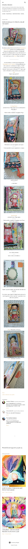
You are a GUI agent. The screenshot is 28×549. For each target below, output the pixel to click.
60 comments (8, 533)
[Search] (25, 2)
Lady (9, 358)
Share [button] (3, 392)
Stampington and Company (9, 64)
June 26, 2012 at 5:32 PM (20, 401)
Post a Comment (8, 492)
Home (3, 13)
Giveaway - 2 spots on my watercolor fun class (10, 530)
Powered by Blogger (15, 542)
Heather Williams (10, 401)
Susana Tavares (7, 5)
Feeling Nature (14, 106)
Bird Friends (14, 215)
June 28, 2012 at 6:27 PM (12, 419)
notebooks (7, 394)
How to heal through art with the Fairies (12, 489)
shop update (12, 394)
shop (15, 56)
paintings (9, 13)
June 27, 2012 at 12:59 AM (19, 410)
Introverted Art (9, 411)
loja (14, 72)
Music (9, 329)
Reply (7, 408)
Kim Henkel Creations (11, 417)
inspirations (16, 13)
